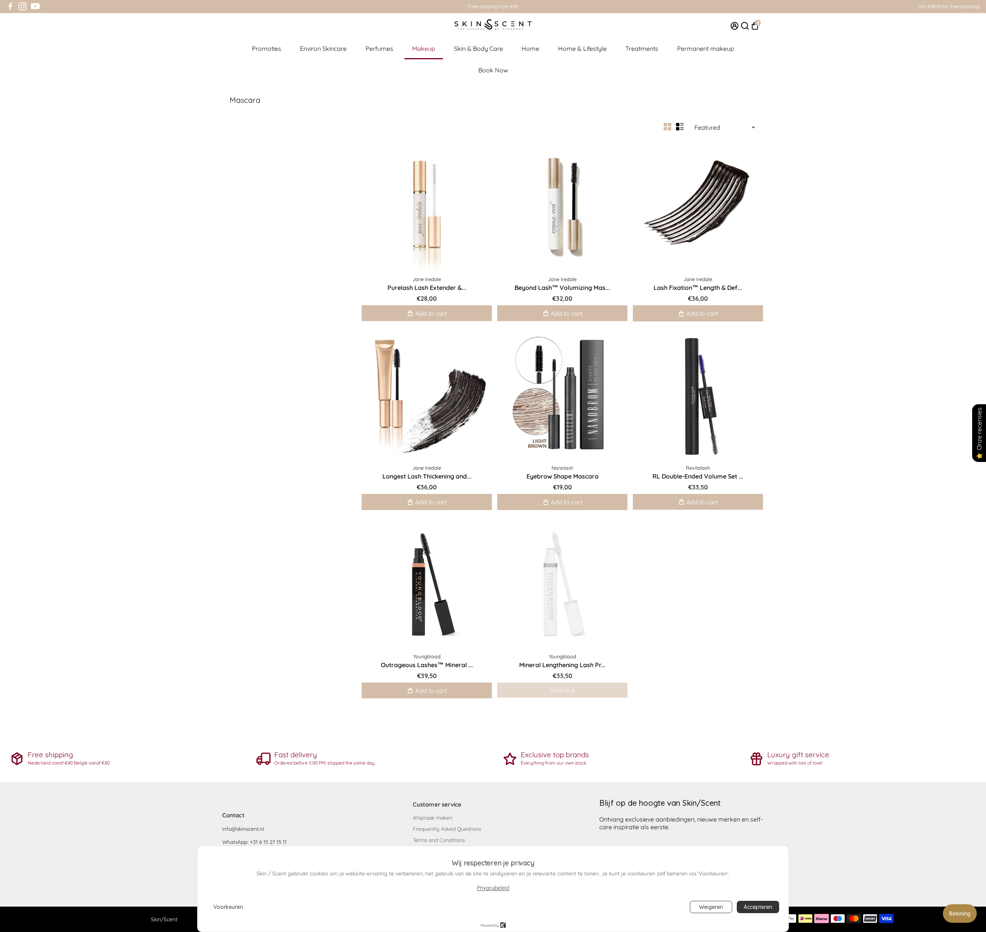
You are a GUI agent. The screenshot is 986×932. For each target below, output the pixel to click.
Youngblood (427, 656)
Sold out (562, 690)
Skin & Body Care (478, 48)
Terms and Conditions (439, 840)
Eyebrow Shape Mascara (563, 476)
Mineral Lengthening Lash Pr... (562, 665)
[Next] (613, 205)
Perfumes (379, 48)
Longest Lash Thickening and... (426, 476)
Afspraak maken (433, 817)
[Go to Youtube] (35, 6)
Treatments (641, 48)
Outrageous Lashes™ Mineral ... (427, 665)
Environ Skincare (323, 48)
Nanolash (562, 468)
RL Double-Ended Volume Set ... (697, 476)
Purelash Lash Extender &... (426, 287)
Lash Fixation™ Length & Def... (698, 287)
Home (530, 48)
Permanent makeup (705, 48)
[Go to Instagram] (22, 6)
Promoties (266, 48)
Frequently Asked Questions (447, 828)
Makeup (423, 48)
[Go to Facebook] (10, 6)
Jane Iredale (427, 279)
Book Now (493, 70)
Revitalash (698, 468)
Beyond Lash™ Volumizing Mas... (562, 287)
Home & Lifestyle (582, 48)
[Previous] (511, 205)
